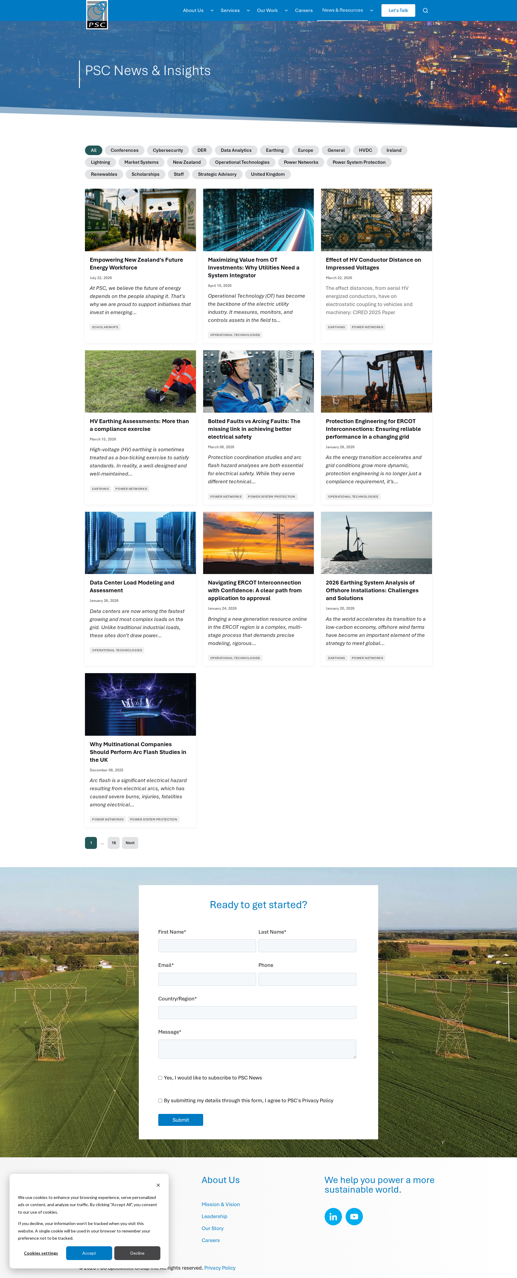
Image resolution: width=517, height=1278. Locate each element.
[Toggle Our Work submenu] (286, 10)
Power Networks (301, 162)
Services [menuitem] (230, 10)
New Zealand (187, 162)
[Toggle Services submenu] (248, 10)
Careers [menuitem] (304, 10)
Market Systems (141, 162)
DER (201, 150)
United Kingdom (268, 174)
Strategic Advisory (217, 174)
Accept (89, 1253)
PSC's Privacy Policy (310, 1100)
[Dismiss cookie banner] (158, 1186)
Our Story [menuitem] (212, 1228)
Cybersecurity (168, 150)
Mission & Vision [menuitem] (221, 1204)
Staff (179, 174)
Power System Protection (359, 162)
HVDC (365, 150)
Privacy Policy (219, 1268)
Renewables (104, 174)
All (93, 150)
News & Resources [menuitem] (342, 10)
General (336, 150)
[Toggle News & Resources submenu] (371, 10)
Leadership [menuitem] (214, 1216)
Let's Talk (398, 10)
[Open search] (425, 10)
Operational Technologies (242, 162)
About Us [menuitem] (193, 10)
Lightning (100, 162)
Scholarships (145, 174)
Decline (137, 1253)
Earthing (275, 150)
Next (130, 842)
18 (114, 842)
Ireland (394, 150)
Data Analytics (236, 150)
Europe (305, 150)
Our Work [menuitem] (267, 10)
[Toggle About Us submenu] (212, 10)
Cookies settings (41, 1253)
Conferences (125, 150)
